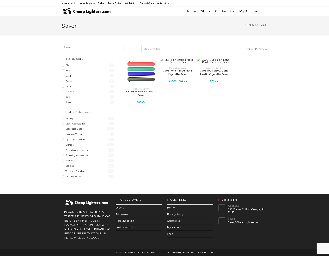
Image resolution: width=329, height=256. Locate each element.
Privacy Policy (175, 214)
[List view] (135, 49)
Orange (69, 91)
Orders (101, 3)
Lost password (124, 227)
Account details (125, 220)
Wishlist (129, 3)
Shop (170, 233)
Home (171, 207)
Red (67, 97)
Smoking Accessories (77, 155)
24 (256, 48)
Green (68, 81)
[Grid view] (127, 49)
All (265, 48)
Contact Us (173, 220)
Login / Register (86, 3)
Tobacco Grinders (75, 171)
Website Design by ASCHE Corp (197, 252)
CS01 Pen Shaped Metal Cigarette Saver (178, 72)
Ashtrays (70, 118)
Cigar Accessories (75, 123)
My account (68, 3)
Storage (70, 165)
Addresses (122, 214)
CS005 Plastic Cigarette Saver (141, 93)
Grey (68, 86)
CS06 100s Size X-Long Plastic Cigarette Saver (214, 72)
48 (260, 48)
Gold (68, 75)
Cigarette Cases (74, 128)
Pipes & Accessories (76, 150)
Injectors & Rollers (75, 139)
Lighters (69, 144)
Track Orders (115, 3)
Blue (68, 70)
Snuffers (70, 160)
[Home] (243, 24)
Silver (68, 102)
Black (68, 65)
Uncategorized (73, 176)
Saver (264, 24)
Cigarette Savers (141, 88)
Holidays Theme (74, 134)
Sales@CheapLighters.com (244, 222)
